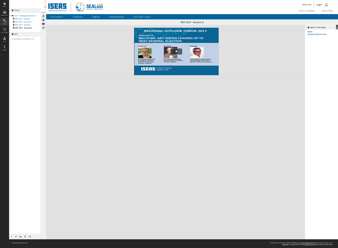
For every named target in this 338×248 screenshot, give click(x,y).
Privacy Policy (15, 243)
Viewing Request (116, 16)
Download (43, 16)
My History (4, 33)
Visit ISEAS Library (142, 16)
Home (4, 6)
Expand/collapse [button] (337, 27)
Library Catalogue (306, 10)
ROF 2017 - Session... (23, 19)
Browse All (4, 15)
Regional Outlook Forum (317, 34)
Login (4, 41)
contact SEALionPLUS (307, 243)
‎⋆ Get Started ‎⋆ (56, 16)
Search (4, 24)
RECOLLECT (285, 244)
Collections (78, 16)
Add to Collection (43, 20)
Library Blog (327, 10)
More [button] (4, 50)
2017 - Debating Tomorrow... (25, 16)
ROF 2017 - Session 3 (23, 22)
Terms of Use (23, 243)
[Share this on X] (12, 235)
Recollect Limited (309, 244)
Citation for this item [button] (43, 28)
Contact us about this (43, 24)
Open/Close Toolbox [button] (45, 5)
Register (96, 16)
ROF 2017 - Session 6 (23, 28)
